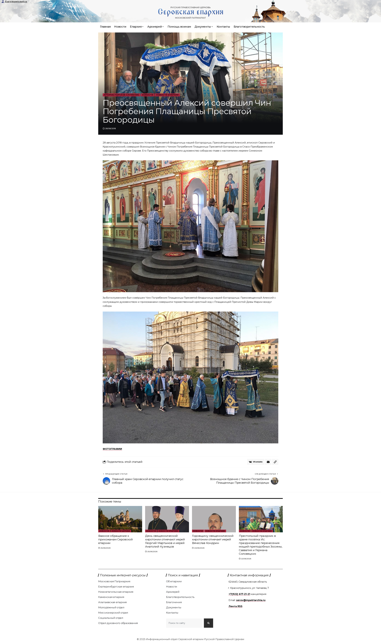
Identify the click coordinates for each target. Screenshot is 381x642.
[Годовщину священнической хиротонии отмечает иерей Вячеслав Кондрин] (214, 519)
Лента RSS (235, 606)
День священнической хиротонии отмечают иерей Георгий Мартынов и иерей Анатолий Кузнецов (165, 541)
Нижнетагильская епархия (115, 591)
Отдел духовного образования (118, 623)
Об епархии (174, 581)
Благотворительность (16, 1)
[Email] (268, 462)
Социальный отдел (110, 617)
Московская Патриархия (114, 581)
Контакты (172, 612)
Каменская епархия (111, 597)
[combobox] (184, 623)
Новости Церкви (121, 531)
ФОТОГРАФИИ (112, 449)
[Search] (208, 623)
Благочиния (174, 602)
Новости (147, 95)
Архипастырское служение (121, 95)
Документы (173, 607)
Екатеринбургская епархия (116, 586)
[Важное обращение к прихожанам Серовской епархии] (120, 519)
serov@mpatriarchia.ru (251, 600)
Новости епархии (167, 95)
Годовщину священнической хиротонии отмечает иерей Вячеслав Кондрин (213, 539)
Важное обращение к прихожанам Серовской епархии (115, 539)
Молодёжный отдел (111, 607)
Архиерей (172, 591)
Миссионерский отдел (113, 612)
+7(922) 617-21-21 (239, 594)
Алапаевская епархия (112, 602)
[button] (275, 462)
